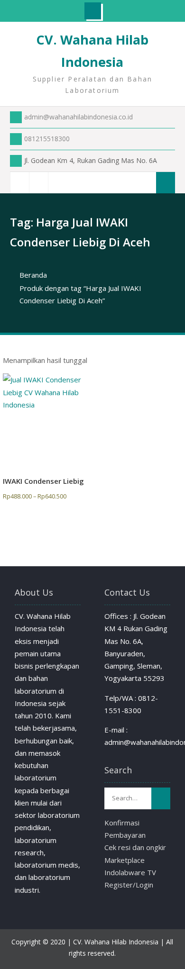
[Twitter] (38, 182)
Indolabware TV (130, 872)
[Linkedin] (57, 182)
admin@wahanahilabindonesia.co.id (78, 116)
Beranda (33, 275)
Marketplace (124, 860)
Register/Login (128, 884)
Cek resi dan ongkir (135, 847)
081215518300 (47, 138)
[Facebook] (19, 182)
